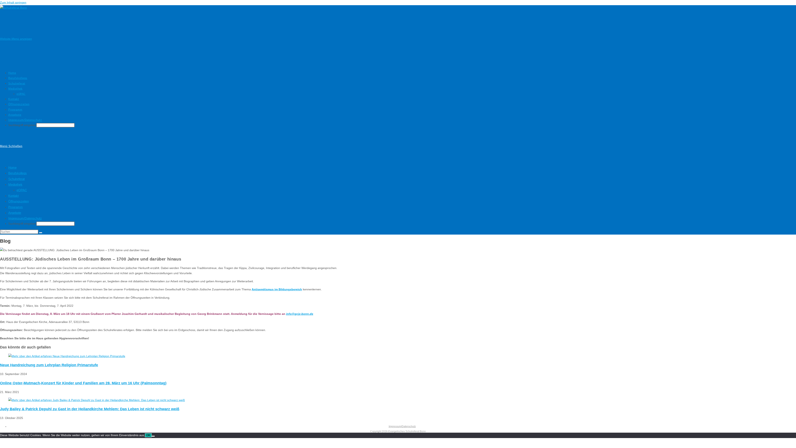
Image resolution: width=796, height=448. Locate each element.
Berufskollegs (17, 173)
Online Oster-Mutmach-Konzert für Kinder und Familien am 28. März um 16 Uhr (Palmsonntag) (83, 383)
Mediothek (15, 184)
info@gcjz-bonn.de (299, 313)
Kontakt (13, 195)
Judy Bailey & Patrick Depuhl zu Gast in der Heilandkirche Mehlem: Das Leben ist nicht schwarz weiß (89, 409)
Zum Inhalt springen (13, 2)
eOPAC (22, 190)
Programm (15, 207)
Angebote (14, 212)
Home (12, 167)
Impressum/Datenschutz (25, 218)
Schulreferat (16, 179)
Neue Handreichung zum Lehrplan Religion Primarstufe (49, 365)
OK (148, 435)
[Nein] (153, 436)
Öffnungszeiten (18, 201)
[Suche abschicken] (40, 232)
